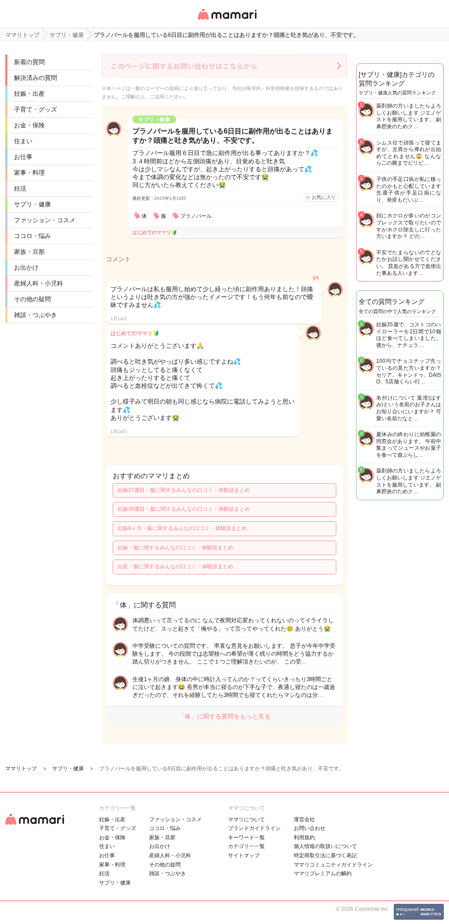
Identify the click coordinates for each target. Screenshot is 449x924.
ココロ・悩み (32, 235)
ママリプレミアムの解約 (323, 873)
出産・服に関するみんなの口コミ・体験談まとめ (175, 566)
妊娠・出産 (29, 93)
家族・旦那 (29, 251)
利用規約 (304, 837)
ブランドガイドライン (254, 828)
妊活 (20, 188)
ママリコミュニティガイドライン (333, 865)
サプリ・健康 (32, 204)
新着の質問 (29, 61)
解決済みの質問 (35, 77)
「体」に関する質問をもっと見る (224, 716)
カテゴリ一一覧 (246, 846)
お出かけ (26, 267)
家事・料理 (29, 172)
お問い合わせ (309, 828)
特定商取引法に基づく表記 (325, 855)
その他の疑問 (32, 299)
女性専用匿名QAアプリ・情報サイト (227, 20)
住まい (23, 140)
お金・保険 (29, 125)
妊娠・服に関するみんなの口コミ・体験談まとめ (175, 548)
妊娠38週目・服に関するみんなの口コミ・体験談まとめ (184, 509)
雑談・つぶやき (35, 314)
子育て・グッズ (35, 109)
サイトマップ (244, 855)
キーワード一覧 (246, 837)
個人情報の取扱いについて (325, 846)
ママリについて (246, 819)
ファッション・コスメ (44, 220)
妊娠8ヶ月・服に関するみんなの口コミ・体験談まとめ (182, 528)
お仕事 (23, 156)
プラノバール (196, 216)
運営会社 (304, 819)
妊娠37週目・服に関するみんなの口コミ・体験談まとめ (184, 490)
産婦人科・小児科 (38, 283)
